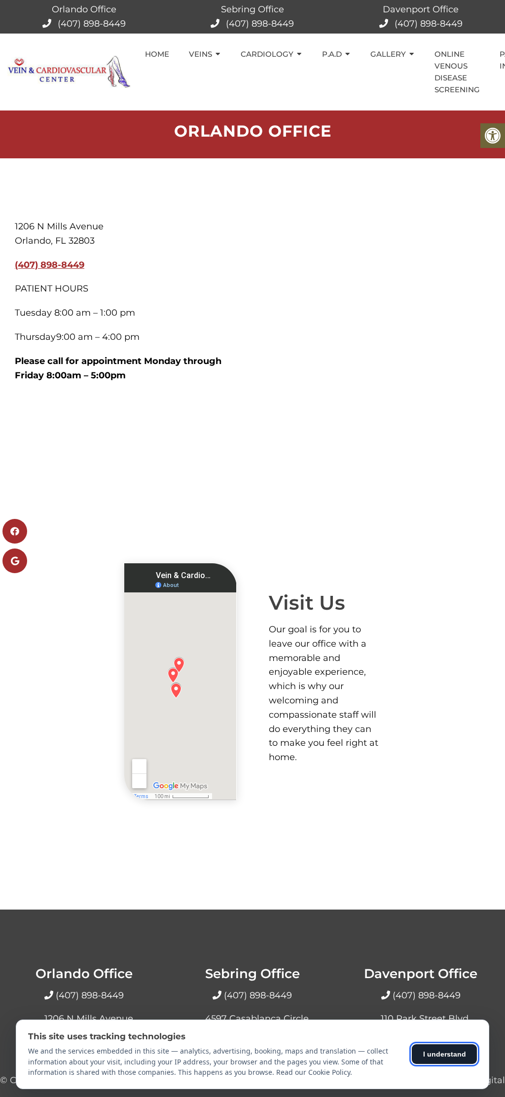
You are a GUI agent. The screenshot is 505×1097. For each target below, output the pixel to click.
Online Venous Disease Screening (457, 71)
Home (157, 54)
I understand (444, 1054)
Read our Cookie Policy (313, 1072)
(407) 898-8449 (92, 23)
